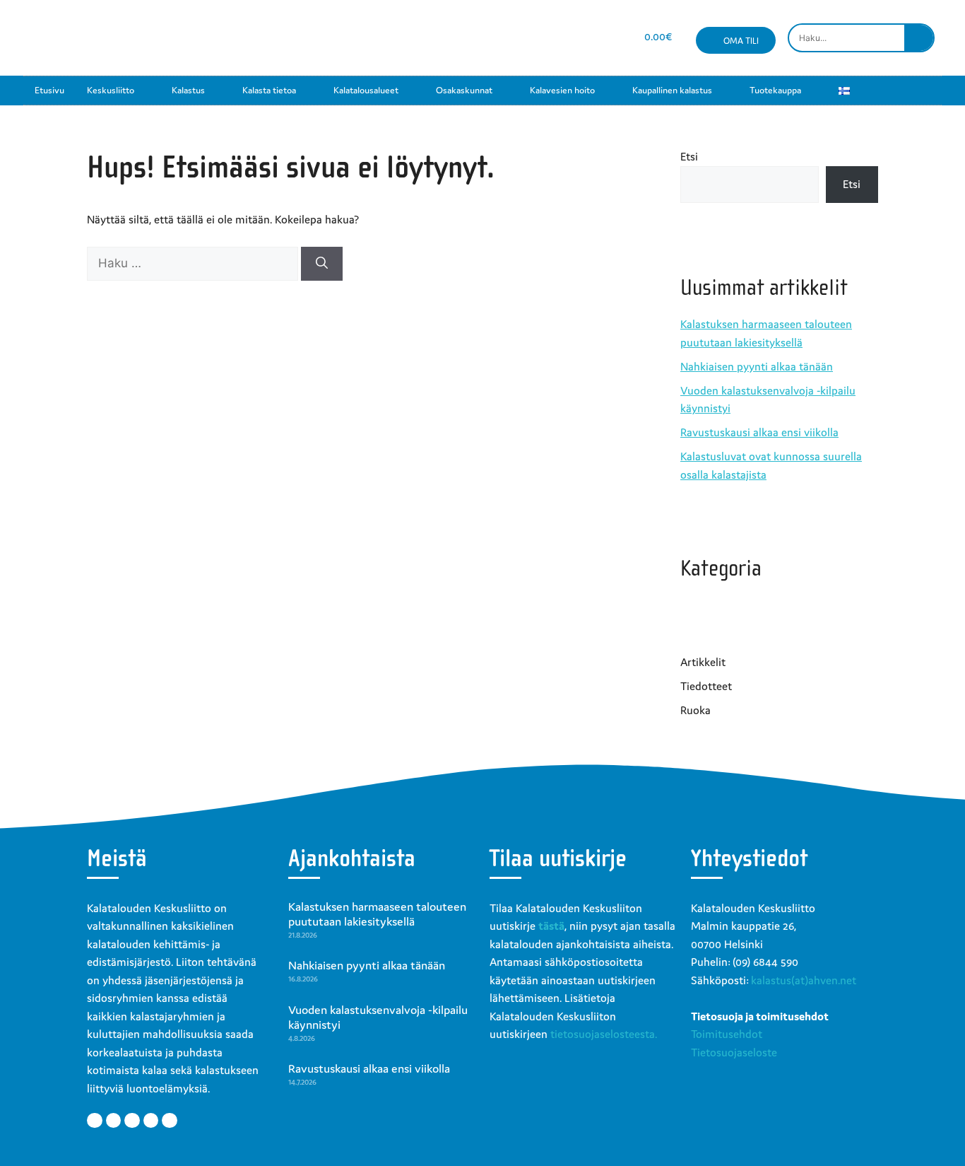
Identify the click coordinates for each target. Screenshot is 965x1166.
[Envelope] (585, 38)
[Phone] (609, 38)
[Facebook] (509, 38)
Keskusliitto (110, 90)
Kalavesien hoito (562, 90)
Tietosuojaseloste (734, 1052)
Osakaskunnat (464, 90)
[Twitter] (114, 1121)
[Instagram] (534, 38)
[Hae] (322, 264)
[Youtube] (559, 38)
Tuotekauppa (775, 90)
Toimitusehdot (726, 1034)
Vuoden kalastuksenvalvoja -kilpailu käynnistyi (378, 1017)
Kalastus (188, 90)
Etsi (689, 156)
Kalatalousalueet (365, 90)
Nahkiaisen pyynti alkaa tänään (756, 366)
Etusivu (49, 90)
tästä (551, 926)
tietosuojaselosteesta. (603, 1034)
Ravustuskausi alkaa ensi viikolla (759, 432)
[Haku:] (194, 263)
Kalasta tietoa (269, 90)
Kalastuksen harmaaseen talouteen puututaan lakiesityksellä (377, 914)
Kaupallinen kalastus (672, 90)
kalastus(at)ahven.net (803, 980)
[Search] (918, 38)
